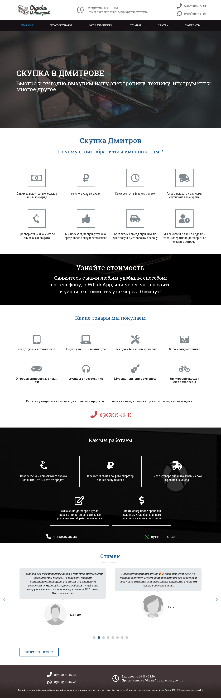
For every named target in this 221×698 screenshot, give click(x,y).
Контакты (192, 25)
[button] (94, 637)
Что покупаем (61, 25)
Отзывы (135, 25)
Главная (27, 25)
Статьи (163, 25)
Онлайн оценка (101, 25)
